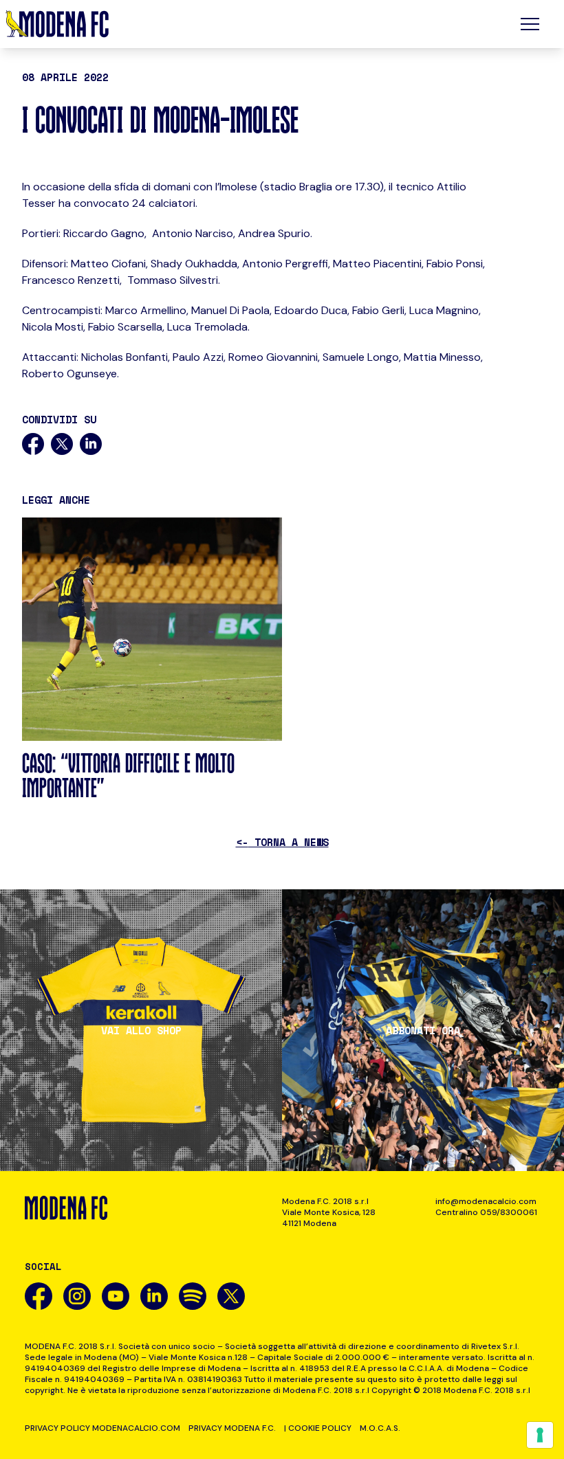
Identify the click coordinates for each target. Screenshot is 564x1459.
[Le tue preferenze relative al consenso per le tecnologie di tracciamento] (540, 1435)
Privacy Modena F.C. (232, 1428)
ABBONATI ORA (423, 1030)
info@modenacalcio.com (485, 1201)
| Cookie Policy (317, 1428)
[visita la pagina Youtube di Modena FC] (115, 1296)
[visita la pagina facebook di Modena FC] (38, 1296)
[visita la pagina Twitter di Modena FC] (231, 1296)
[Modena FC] (57, 24)
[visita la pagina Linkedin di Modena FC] (154, 1296)
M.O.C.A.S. (380, 1428)
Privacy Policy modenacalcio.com (102, 1428)
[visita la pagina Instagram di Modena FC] (77, 1296)
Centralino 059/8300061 (486, 1212)
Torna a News (282, 841)
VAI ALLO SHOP (141, 1030)
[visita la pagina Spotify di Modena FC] (192, 1296)
